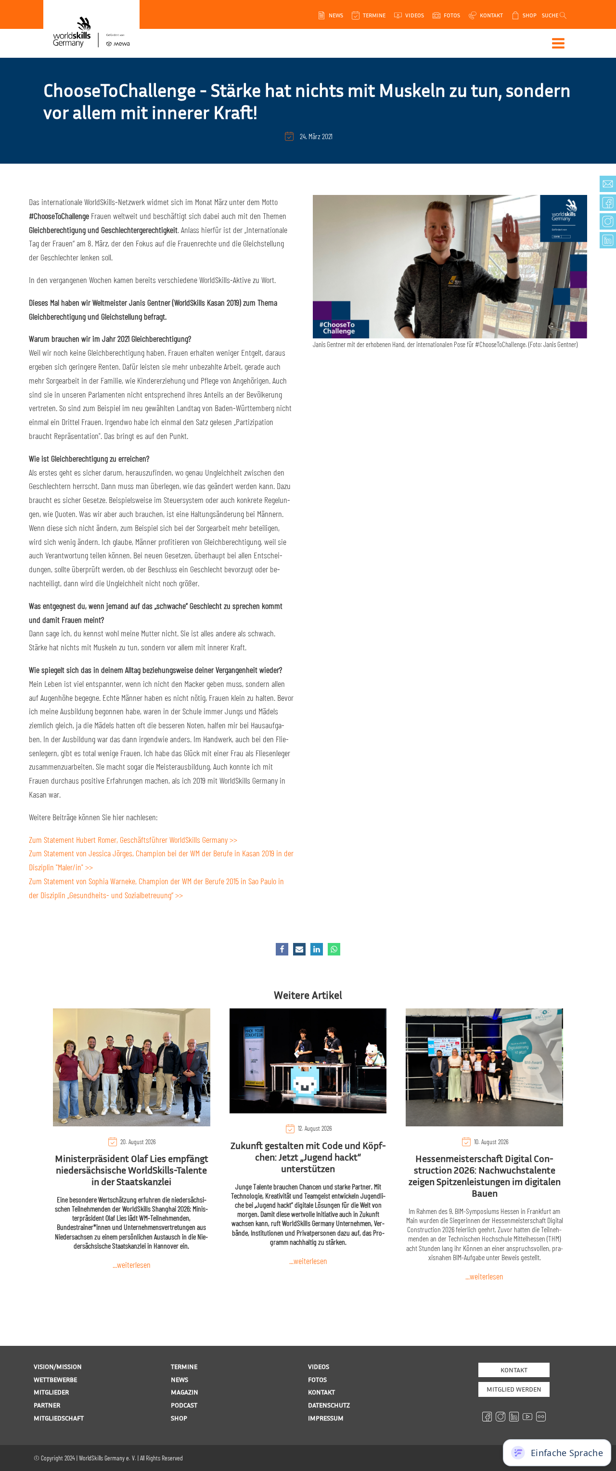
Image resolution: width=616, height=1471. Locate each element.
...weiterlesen (132, 1264)
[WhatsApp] (334, 949)
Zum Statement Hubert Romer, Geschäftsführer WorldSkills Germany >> (133, 839)
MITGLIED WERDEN (514, 1389)
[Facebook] (282, 949)
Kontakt (513, 1370)
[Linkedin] (316, 949)
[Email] (299, 949)
